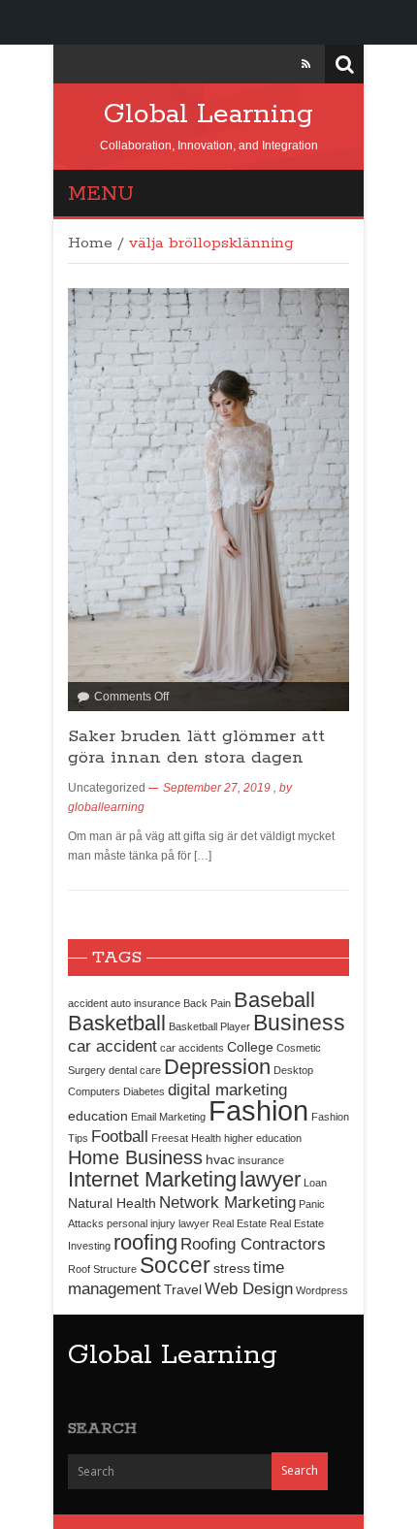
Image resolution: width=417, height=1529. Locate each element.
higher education (263, 1138)
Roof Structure (102, 1269)
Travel (183, 1289)
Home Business (135, 1157)
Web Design (249, 1288)
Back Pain (207, 1003)
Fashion (258, 1110)
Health (206, 1138)
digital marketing (227, 1089)
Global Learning (208, 114)
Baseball (274, 1000)
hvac (220, 1159)
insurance (261, 1160)
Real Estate (239, 1223)
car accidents (192, 1048)
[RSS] (306, 64)
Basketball (117, 1023)
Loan (315, 1182)
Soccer (175, 1265)
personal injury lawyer (158, 1223)
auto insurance (145, 1003)
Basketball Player (209, 1026)
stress (231, 1268)
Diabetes (144, 1091)
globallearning (106, 807)
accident (88, 1003)
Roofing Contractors (253, 1243)
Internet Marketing (152, 1179)
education (98, 1115)
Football (119, 1136)
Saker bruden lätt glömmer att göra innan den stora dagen (196, 747)
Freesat (169, 1138)
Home (90, 243)
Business (299, 1022)
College (250, 1047)
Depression (217, 1067)
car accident (112, 1046)
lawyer (270, 1179)
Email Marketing (168, 1116)
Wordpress (322, 1290)
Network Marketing (227, 1202)
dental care (135, 1070)
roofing (145, 1242)
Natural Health (112, 1203)
